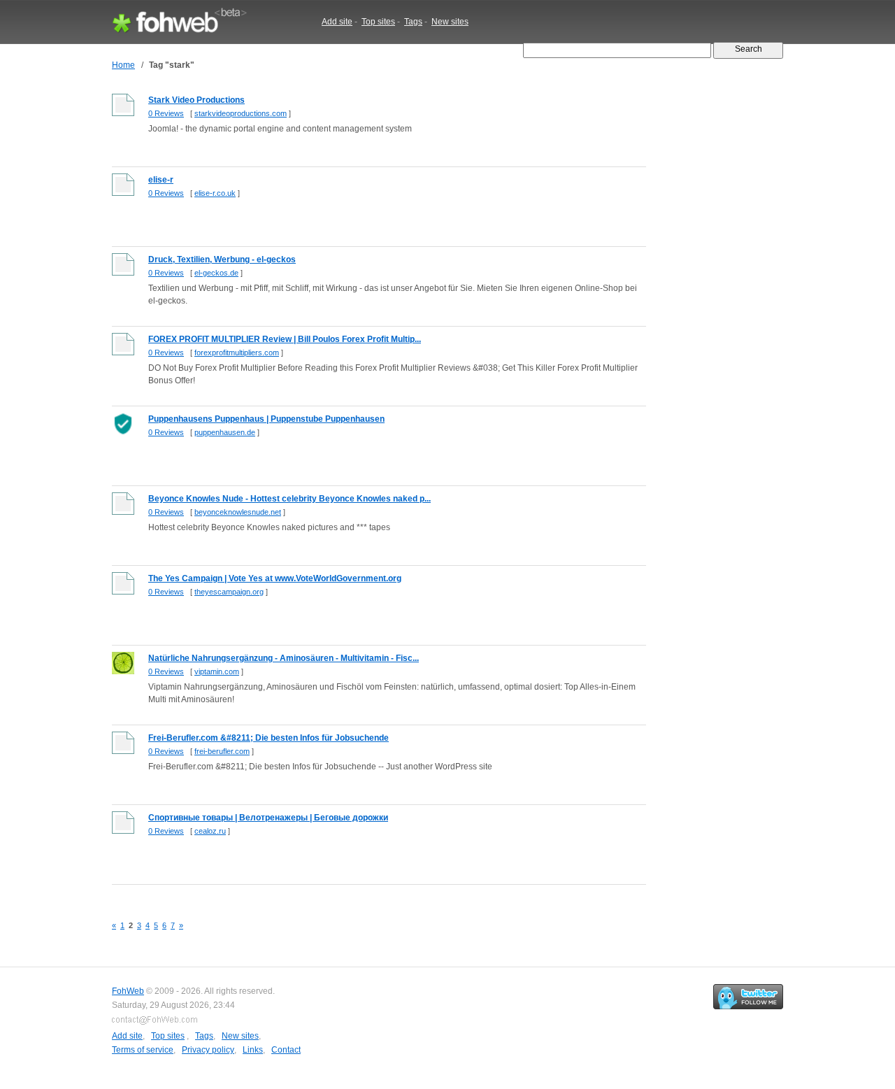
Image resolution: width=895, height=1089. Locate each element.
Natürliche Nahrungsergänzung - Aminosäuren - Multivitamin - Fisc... (283, 658)
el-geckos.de (216, 273)
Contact (286, 1050)
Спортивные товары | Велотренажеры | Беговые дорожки (268, 818)
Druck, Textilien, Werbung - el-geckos (222, 259)
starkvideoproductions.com (240, 113)
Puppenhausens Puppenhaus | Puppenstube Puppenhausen (266, 419)
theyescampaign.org (229, 592)
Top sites (378, 22)
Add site (337, 22)
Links (253, 1050)
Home (123, 65)
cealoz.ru (210, 831)
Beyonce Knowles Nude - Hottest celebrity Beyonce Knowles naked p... (289, 499)
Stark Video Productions (196, 100)
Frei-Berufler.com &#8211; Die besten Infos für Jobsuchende (268, 738)
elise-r (160, 180)
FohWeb (128, 991)
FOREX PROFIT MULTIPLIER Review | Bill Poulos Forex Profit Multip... (284, 339)
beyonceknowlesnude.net (237, 512)
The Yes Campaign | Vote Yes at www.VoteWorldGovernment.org (274, 578)
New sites (449, 22)
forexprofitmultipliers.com (236, 352)
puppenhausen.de (224, 432)
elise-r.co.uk (215, 193)
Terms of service (142, 1050)
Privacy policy (208, 1050)
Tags (413, 22)
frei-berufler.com (222, 751)
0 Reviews (166, 113)
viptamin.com (216, 671)
